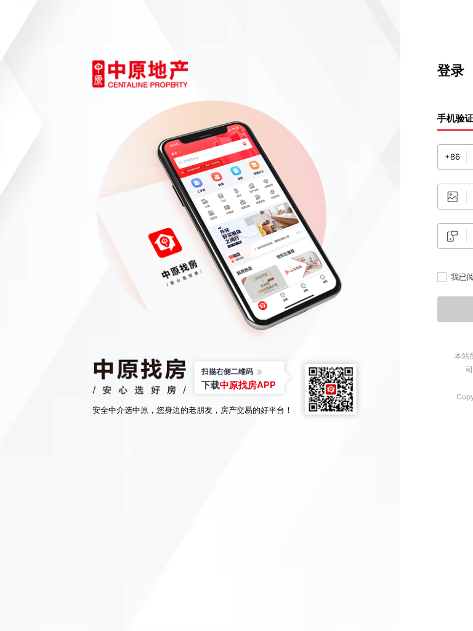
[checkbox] (442, 277)
